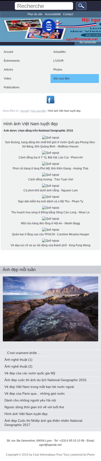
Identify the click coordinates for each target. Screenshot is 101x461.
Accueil (24, 110)
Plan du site (35, 14)
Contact (68, 14)
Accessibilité (53, 14)
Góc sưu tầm (38, 110)
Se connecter (87, 42)
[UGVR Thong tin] (51, 103)
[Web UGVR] (50, 26)
